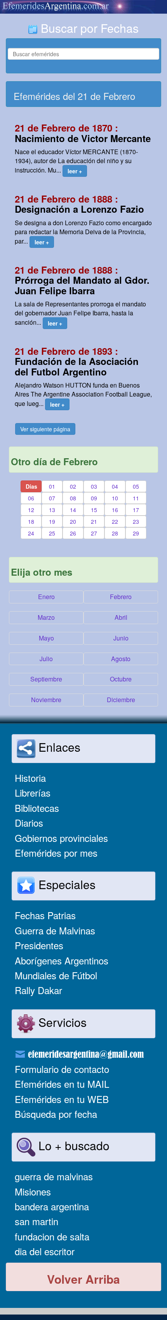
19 (52, 521)
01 (52, 486)
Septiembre (46, 678)
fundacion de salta (52, 1236)
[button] (75, 171)
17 (136, 510)
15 (94, 510)
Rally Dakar (38, 990)
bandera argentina (52, 1206)
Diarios (29, 822)
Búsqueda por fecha (56, 1114)
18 (31, 521)
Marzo (46, 617)
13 (52, 510)
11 (136, 498)
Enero (46, 596)
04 (115, 486)
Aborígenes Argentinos (61, 960)
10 (115, 498)
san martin (36, 1221)
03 (94, 486)
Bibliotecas (37, 808)
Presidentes (39, 945)
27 (94, 533)
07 (52, 498)
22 (115, 521)
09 (94, 498)
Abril (121, 617)
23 (136, 521)
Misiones (33, 1191)
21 (94, 521)
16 (115, 510)
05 (136, 486)
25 (52, 533)
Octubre (121, 678)
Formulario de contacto (62, 1069)
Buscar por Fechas (88, 28)
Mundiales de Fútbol (56, 975)
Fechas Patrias (45, 915)
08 (73, 498)
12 (31, 510)
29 (136, 533)
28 (115, 533)
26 (73, 533)
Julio (46, 658)
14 (73, 510)
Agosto (120, 658)
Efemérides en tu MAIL (62, 1084)
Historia (30, 778)
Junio (121, 637)
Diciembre (121, 699)
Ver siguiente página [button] (45, 429)
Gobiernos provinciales (61, 838)
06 (31, 498)
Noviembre (46, 699)
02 (73, 486)
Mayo (46, 637)
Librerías (32, 792)
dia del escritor (45, 1251)
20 (73, 521)
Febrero (121, 596)
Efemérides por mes (56, 852)
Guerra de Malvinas (55, 930)
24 (31, 533)
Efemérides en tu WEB (62, 1099)
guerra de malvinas (54, 1176)
